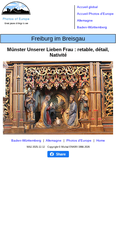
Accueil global (87, 7)
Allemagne (85, 20)
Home (100, 140)
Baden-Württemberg (92, 27)
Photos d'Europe (79, 140)
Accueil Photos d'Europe (95, 13)
